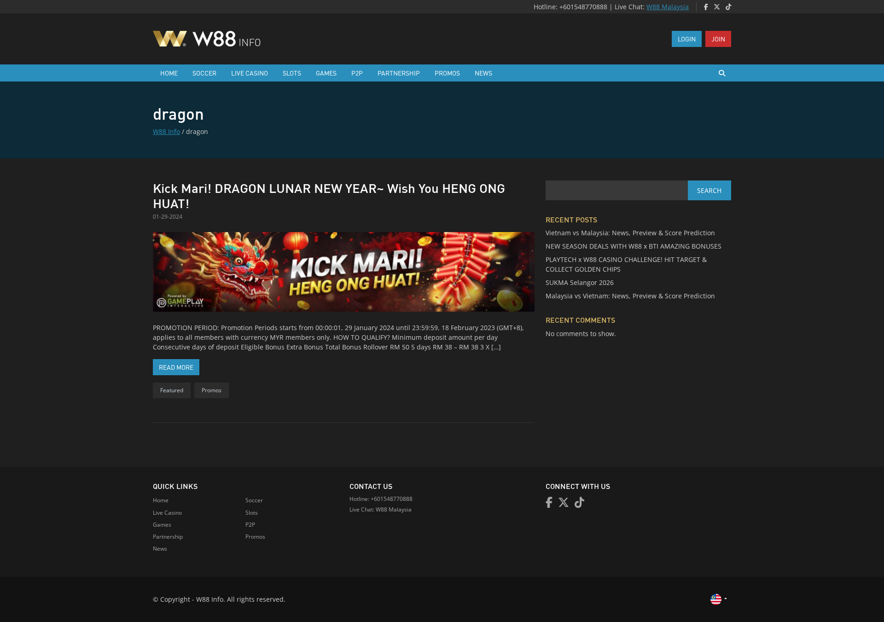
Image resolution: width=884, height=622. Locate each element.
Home (169, 73)
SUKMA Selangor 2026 (580, 282)
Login (687, 39)
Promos (447, 73)
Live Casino (249, 73)
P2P (357, 73)
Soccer (204, 73)
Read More (179, 366)
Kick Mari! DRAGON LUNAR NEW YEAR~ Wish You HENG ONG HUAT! (329, 196)
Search (709, 190)
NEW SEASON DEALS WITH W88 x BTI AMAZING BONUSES (633, 246)
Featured (171, 390)
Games (326, 73)
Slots (292, 73)
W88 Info (166, 131)
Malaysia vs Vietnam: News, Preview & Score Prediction (630, 295)
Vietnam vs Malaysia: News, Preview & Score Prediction (630, 232)
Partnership (399, 73)
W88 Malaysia (667, 6)
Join (718, 39)
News (483, 73)
